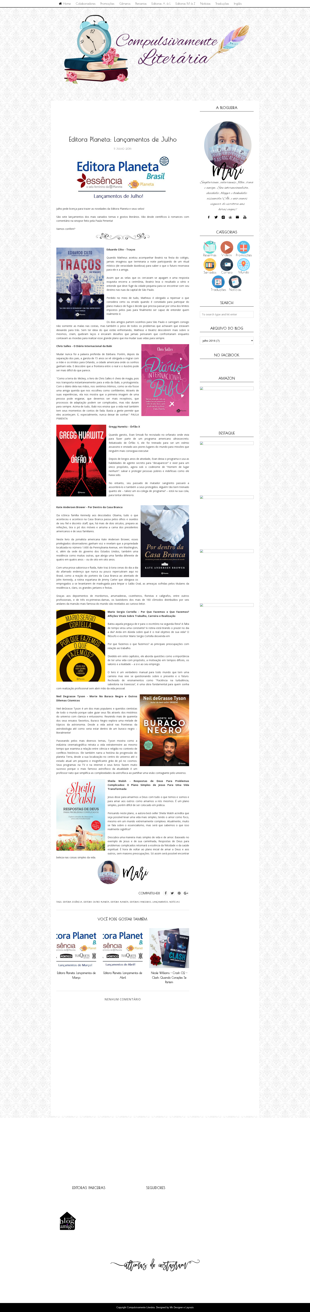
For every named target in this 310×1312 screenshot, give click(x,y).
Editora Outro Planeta (96, 902)
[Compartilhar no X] (172, 893)
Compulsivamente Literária (141, 1307)
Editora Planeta (120, 902)
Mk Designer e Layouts (182, 1307)
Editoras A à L (161, 3)
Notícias (205, 3)
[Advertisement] (121, 114)
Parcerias (141, 3)
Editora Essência (72, 902)
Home (66, 3)
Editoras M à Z (185, 3)
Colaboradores (85, 3)
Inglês (238, 3)
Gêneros (124, 3)
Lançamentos (160, 902)
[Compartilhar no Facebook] (165, 893)
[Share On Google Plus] (186, 893)
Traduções (222, 3)
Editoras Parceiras (140, 902)
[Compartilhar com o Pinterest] (179, 893)
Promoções (107, 3)
